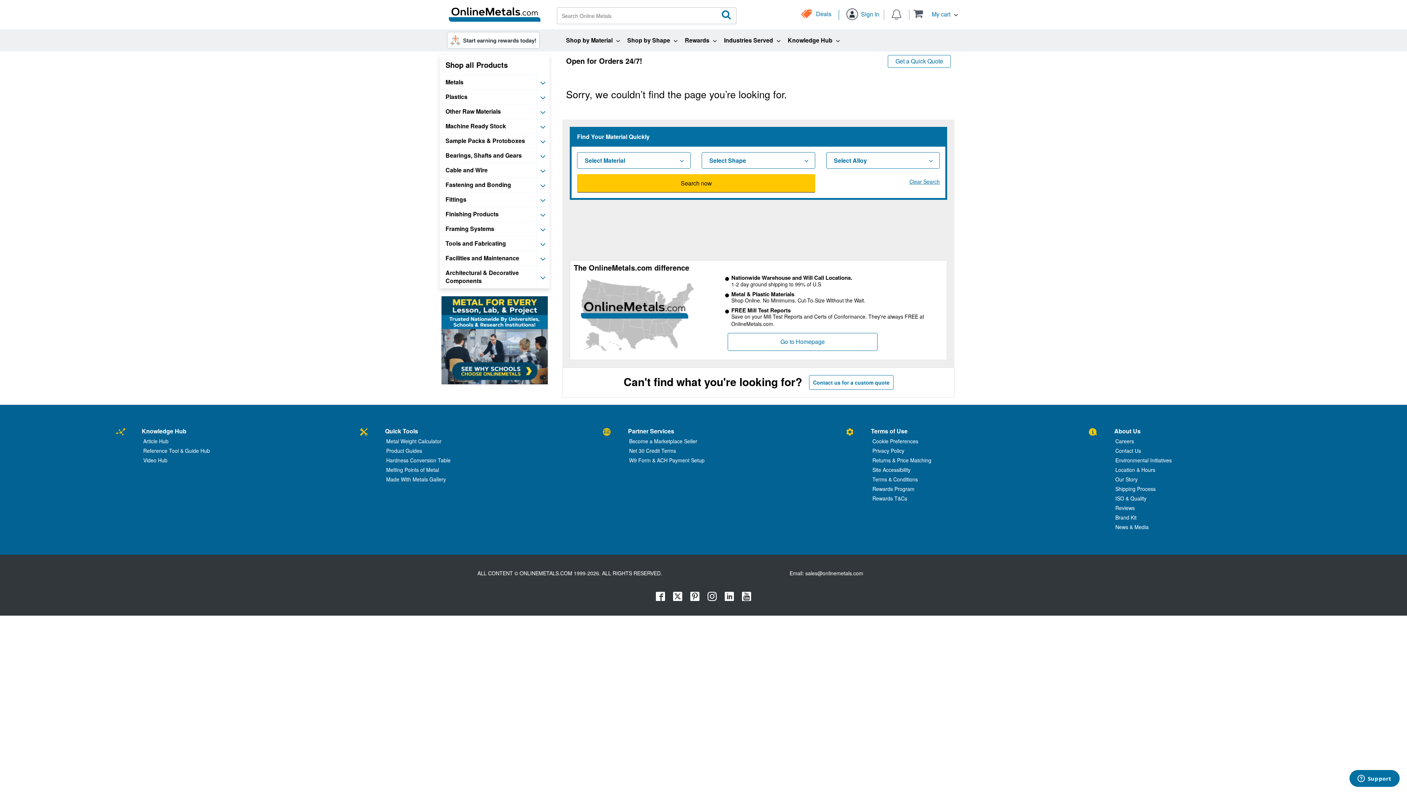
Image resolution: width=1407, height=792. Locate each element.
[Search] (726, 15)
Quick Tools (401, 431)
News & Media (1132, 527)
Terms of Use (889, 431)
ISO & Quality (1130, 498)
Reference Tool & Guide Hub (176, 450)
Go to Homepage (802, 341)
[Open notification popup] (896, 14)
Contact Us (1128, 450)
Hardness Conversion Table (418, 460)
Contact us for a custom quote (851, 382)
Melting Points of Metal (412, 469)
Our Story (1126, 479)
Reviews (1125, 507)
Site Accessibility (891, 469)
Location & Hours (1135, 469)
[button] (935, 14)
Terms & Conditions (895, 479)
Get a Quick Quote (919, 61)
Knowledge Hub (164, 431)
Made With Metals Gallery (416, 479)
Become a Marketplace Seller (663, 441)
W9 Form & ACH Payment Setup (667, 460)
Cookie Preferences (895, 441)
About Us (1127, 431)
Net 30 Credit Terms (652, 450)
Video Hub (155, 460)
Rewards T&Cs (889, 498)
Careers (1124, 441)
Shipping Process (1135, 488)
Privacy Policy (888, 450)
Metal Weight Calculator (414, 441)
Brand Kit (1126, 517)
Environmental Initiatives (1143, 460)
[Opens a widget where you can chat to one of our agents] (1374, 779)
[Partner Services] (607, 432)
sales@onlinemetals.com (834, 573)
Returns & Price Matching (901, 460)
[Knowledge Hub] (120, 432)
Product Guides (404, 450)
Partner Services (651, 431)
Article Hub (156, 441)
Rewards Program (893, 488)
